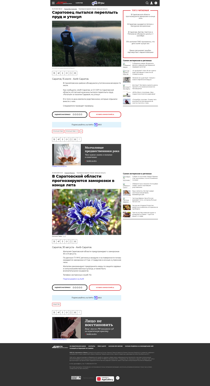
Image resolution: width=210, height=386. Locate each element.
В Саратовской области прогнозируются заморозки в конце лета (140, 16)
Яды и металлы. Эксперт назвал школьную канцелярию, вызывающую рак (143, 192)
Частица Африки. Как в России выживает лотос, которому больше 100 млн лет (144, 200)
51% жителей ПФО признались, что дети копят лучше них (140, 43)
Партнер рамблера (88, 378)
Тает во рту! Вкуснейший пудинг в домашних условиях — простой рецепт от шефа (144, 214)
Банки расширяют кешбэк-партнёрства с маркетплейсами (140, 51)
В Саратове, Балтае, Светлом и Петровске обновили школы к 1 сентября (140, 34)
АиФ (64, 236)
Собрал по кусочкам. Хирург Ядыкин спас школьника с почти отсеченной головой (145, 178)
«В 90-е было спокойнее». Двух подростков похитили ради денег (143, 93)
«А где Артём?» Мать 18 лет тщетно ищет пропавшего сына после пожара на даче (144, 72)
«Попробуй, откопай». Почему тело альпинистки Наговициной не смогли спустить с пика (144, 101)
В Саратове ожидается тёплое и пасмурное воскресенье (140, 25)
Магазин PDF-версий (115, 346)
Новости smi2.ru (59, 166)
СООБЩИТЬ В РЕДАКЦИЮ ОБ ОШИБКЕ (81, 348)
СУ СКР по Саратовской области (63, 68)
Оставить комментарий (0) (105, 114)
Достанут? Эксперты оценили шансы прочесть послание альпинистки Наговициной (145, 86)
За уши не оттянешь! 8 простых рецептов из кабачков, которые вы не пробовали (145, 207)
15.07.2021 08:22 (57, 9)
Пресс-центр (102, 346)
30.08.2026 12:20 (57, 173)
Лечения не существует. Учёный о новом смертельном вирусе (143, 78)
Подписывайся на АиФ (73, 279)
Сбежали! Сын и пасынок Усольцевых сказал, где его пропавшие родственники (145, 185)
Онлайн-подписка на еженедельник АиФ (139, 346)
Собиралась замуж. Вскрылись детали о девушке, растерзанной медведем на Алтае (143, 65)
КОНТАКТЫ (91, 346)
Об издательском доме (78, 346)
